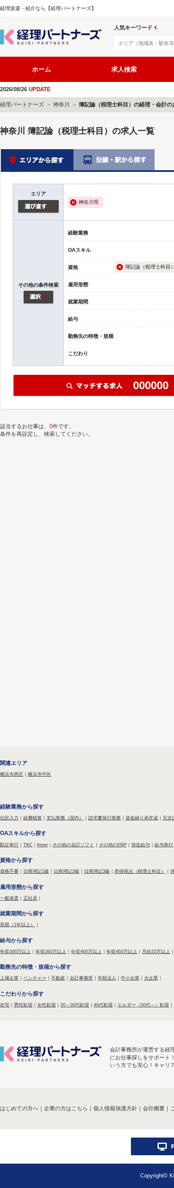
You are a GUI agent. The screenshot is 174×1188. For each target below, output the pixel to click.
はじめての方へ (19, 1108)
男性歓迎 (23, 1004)
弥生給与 (140, 844)
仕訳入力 (9, 817)
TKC (28, 844)
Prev (155, 27)
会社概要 (154, 1108)
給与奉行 (164, 844)
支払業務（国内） (65, 817)
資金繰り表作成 (141, 817)
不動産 (58, 977)
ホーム (41, 69)
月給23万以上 (156, 951)
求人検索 (124, 69)
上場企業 (9, 977)
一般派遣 (9, 898)
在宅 (4, 1004)
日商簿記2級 (66, 871)
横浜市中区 (39, 774)
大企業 (151, 977)
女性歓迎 (46, 1004)
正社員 (30, 898)
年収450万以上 (121, 951)
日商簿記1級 (36, 871)
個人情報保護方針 (115, 1108)
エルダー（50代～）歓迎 (143, 1004)
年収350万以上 (50, 951)
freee (42, 844)
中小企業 (130, 977)
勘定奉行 (9, 844)
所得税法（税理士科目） (140, 871)
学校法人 (107, 977)
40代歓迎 (103, 1004)
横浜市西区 (11, 774)
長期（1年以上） (17, 924)
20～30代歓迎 (74, 1004)
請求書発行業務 (104, 817)
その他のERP (113, 844)
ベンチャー (34, 977)
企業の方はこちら (66, 1108)
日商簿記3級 (97, 871)
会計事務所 (81, 977)
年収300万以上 (15, 951)
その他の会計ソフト (73, 844)
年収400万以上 (86, 951)
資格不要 (9, 871)
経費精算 (32, 817)
